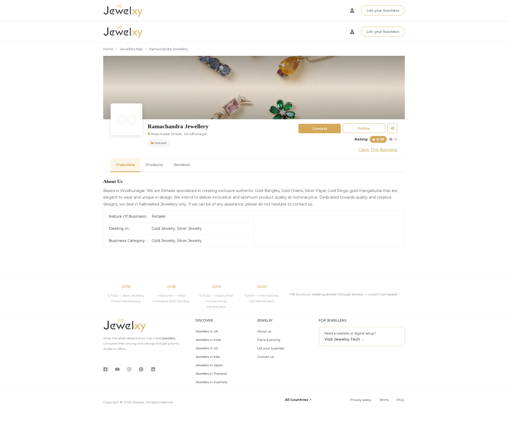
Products (154, 164)
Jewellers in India (208, 340)
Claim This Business (378, 149)
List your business (382, 31)
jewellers (168, 338)
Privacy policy (360, 400)
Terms (384, 400)
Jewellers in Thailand (211, 374)
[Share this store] (392, 128)
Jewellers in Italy (208, 357)
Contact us (265, 357)
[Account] (352, 32)
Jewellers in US (207, 348)
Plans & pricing (268, 340)
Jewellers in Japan (209, 365)
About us (264, 331)
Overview (125, 164)
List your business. (271, 348)
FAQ (400, 400)
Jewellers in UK (207, 331)
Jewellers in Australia (211, 382)
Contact (319, 128)
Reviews (182, 164)
